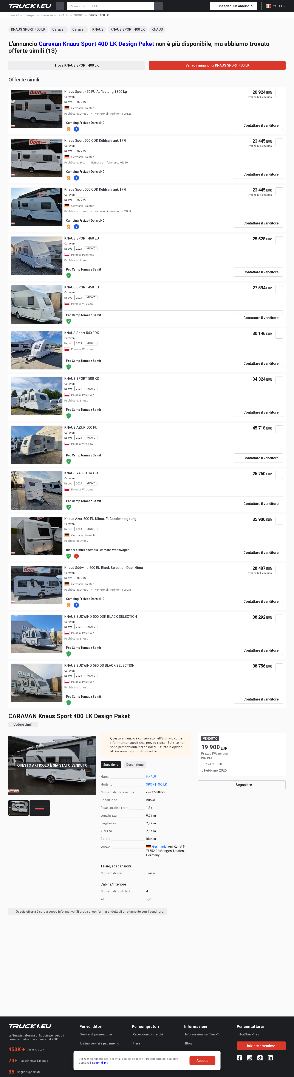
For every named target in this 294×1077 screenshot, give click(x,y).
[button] (248, 539)
